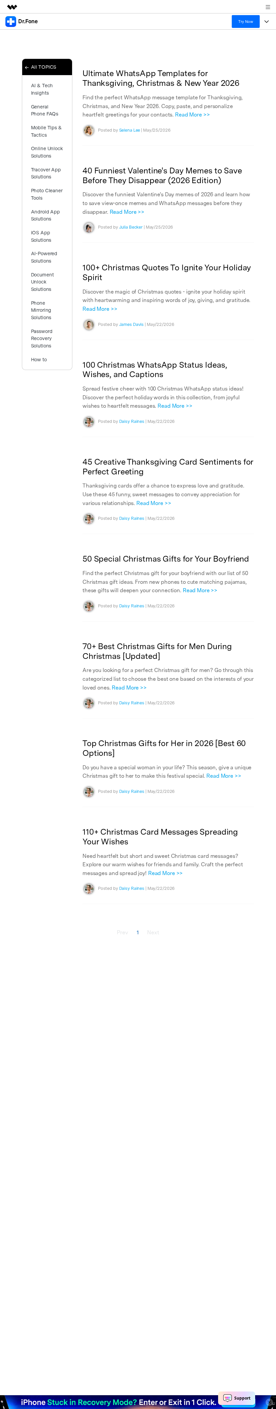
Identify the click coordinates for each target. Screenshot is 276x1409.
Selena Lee (129, 130)
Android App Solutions (45, 215)
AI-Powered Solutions (44, 257)
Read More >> (192, 114)
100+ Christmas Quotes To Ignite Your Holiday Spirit (166, 272)
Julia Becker (131, 227)
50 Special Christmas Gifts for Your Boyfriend (165, 559)
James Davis (131, 324)
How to (39, 359)
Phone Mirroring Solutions (41, 310)
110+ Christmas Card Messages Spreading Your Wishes (160, 836)
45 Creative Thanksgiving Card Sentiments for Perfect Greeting (167, 466)
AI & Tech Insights (42, 89)
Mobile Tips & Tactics (46, 131)
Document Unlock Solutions (42, 282)
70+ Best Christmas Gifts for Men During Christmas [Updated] (157, 651)
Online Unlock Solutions (47, 152)
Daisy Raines (131, 421)
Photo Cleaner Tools (47, 194)
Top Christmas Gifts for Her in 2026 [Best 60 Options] (164, 748)
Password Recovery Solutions (42, 338)
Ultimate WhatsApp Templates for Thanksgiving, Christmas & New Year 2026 (160, 78)
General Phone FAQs (45, 110)
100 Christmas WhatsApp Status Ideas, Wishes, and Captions (154, 369)
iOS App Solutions (41, 236)
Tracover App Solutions (46, 173)
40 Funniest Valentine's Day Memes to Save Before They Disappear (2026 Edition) (162, 175)
